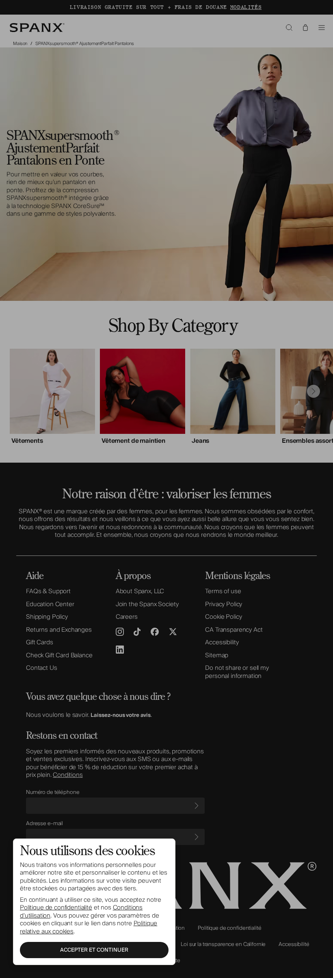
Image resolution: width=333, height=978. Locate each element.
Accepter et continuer (94, 950)
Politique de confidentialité (56, 907)
